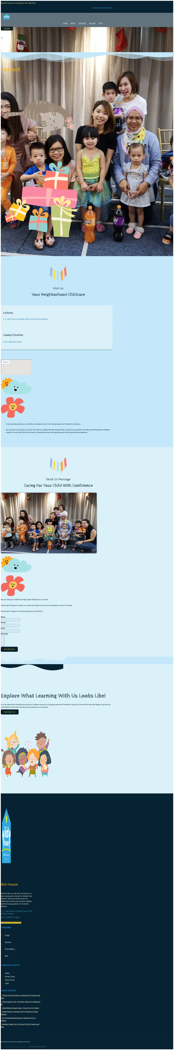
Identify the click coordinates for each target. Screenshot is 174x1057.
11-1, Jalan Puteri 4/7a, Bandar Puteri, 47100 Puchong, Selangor (25, 319)
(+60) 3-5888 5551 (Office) (12, 342)
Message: (4, 634)
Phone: (3, 623)
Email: (3, 628)
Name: (3, 617)
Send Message (9, 649)
